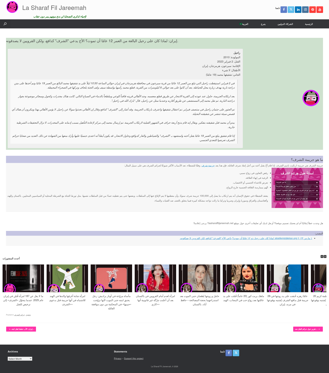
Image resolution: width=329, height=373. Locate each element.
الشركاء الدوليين (285, 24)
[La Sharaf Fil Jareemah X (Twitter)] (291, 9)
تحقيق (28, 314)
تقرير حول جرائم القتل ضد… (307, 329)
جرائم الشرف (19, 314)
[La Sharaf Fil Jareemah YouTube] (319, 9)
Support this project (133, 358)
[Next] (325, 256)
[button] (5, 23)
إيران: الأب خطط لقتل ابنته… (21, 329)
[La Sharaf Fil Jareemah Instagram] (305, 9)
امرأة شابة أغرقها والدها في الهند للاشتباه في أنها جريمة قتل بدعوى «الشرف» (67, 300)
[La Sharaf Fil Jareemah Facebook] (284, 9)
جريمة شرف (208, 165)
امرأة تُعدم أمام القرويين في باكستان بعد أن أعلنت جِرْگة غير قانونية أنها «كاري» (155, 300)
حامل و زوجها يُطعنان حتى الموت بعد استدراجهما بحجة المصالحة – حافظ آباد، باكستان (199, 300)
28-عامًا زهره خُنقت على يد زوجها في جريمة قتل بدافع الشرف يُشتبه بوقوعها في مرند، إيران (287, 300)
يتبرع (263, 24)
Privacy (117, 358)
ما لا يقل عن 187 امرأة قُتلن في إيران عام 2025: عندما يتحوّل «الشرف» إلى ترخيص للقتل (23, 300)
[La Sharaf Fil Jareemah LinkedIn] (298, 9)
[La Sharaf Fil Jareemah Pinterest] (312, 9)
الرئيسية (309, 24)
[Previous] (322, 256)
